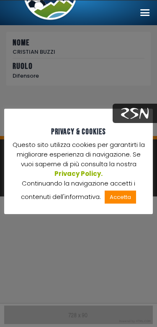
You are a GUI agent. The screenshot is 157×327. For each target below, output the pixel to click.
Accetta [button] (120, 197)
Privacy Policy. (78, 173)
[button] (144, 12)
